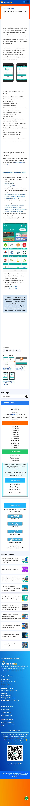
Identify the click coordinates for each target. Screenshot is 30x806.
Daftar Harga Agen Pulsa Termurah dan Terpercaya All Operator (11, 560)
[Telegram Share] (10, 350)
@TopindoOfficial (8, 722)
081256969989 (16, 461)
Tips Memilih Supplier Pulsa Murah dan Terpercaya (10, 635)
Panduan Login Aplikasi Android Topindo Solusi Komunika (7, 368)
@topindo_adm (8, 715)
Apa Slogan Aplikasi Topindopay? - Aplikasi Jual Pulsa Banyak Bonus (11, 588)
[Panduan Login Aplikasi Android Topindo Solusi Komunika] (9, 361)
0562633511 (6, 710)
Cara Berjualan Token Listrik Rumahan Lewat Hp (11, 626)
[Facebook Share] (7, 350)
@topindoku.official (9, 725)
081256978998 (16, 458)
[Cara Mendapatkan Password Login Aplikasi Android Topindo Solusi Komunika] (22, 361)
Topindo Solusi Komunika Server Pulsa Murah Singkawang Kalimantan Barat (11, 617)
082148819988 (7, 712)
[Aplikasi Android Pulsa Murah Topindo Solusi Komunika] (9, 376)
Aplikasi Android (10, 8)
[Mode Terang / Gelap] (24, 2)
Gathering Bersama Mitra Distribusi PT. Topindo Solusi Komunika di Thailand (10, 607)
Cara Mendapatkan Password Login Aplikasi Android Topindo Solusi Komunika (21, 368)
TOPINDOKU (19, 773)
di (8, 164)
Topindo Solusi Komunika (19, 162)
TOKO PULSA (13, 414)
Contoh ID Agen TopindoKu (10, 569)
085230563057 (16, 455)
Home (4, 8)
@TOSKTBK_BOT (16, 492)
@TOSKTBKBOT (16, 489)
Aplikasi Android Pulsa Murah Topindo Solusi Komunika (8, 383)
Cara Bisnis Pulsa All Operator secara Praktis (11, 645)
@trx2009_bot (16, 487)
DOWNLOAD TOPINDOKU (15, 743)
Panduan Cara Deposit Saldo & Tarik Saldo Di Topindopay (12, 598)
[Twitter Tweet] (4, 350)
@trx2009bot (16, 484)
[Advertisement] (15, 21)
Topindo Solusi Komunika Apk (15, 11)
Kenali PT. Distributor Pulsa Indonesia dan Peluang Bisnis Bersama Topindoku (11, 579)
